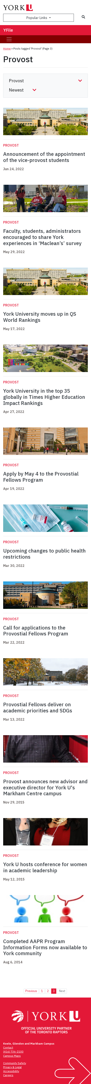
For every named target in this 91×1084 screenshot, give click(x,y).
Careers (8, 1075)
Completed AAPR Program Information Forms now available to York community (45, 947)
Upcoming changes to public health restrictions (44, 553)
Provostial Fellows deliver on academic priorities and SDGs (37, 707)
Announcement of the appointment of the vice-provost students (44, 157)
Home (7, 48)
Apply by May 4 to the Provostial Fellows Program (41, 476)
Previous (31, 991)
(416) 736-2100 (13, 1051)
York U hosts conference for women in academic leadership (45, 867)
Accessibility (11, 1071)
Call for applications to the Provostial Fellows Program (35, 630)
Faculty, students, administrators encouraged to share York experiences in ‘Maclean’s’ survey (42, 237)
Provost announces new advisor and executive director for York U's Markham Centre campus (45, 787)
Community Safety (14, 1063)
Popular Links (37, 18)
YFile (8, 30)
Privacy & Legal (12, 1067)
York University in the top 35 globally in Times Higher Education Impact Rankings (44, 396)
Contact (8, 1047)
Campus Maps (12, 1056)
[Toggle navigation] (9, 39)
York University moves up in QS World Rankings (39, 316)
